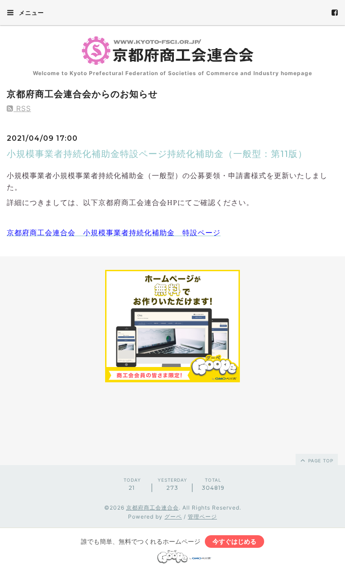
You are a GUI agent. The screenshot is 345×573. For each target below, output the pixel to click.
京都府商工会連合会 (152, 507)
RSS (22, 108)
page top (319, 460)
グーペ (173, 516)
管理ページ (202, 516)
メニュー (30, 12)
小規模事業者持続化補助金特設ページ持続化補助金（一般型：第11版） (157, 153)
